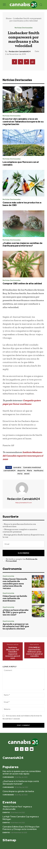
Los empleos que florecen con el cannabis (21, 163)
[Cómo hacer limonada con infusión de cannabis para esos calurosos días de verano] (38, 581)
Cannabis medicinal (32, 467)
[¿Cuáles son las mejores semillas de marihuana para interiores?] (23, 223)
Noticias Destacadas (24, 28)
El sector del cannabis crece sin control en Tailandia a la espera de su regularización (23, 121)
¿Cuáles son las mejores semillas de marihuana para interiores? (22, 244)
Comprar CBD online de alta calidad (22, 283)
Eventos (6, 812)
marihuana (38, 470)
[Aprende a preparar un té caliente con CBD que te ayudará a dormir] (38, 625)
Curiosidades (8, 777)
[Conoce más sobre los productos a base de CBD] (23, 183)
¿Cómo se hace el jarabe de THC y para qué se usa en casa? (15, 612)
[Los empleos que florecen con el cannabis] (23, 142)
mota (19, 474)
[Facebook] (14, 61)
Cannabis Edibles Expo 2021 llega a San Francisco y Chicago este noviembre (21, 827)
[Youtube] (31, 749)
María (29, 470)
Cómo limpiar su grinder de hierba (18, 791)
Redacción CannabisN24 (20, 51)
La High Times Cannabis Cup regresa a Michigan (21, 817)
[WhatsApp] (32, 61)
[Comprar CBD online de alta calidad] (23, 264)
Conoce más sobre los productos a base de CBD (22, 204)
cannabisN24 (10, 470)
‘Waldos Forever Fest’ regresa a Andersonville (17, 807)
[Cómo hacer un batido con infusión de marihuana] (38, 597)
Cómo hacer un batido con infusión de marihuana (15, 598)
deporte (21, 470)
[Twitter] (20, 61)
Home (8, 18)
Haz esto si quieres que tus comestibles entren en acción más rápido (22, 772)
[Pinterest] (26, 61)
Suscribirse (23, 553)
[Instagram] (22, 749)
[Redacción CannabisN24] (23, 488)
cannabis (17, 467)
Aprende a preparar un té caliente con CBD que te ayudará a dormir (16, 626)
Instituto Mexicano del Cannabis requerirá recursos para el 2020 (12, 652)
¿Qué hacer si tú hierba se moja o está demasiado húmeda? (21, 782)
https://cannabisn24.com (23, 502)
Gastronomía (8, 576)
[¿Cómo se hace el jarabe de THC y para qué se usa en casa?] (38, 611)
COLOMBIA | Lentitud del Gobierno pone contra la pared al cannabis (34, 651)
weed (26, 474)
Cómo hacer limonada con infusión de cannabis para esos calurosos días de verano (15, 583)
